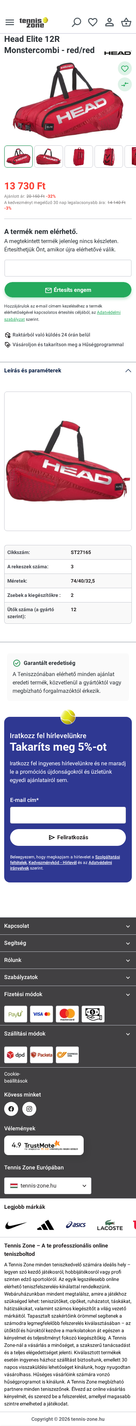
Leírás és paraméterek (32, 370)
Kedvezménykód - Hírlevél (53, 862)
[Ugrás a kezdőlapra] (34, 22)
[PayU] (15, 1014)
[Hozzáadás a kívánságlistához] (125, 68)
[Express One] (67, 1054)
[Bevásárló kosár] (126, 22)
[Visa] (41, 1014)
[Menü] (9, 22)
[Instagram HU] (29, 1109)
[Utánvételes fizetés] (93, 1014)
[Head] (118, 52)
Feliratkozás (72, 837)
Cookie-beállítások (11, 1077)
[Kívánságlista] (92, 22)
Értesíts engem (72, 290)
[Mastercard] (67, 1014)
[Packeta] (41, 1054)
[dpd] (15, 1054)
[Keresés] (76, 22)
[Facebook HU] (11, 1109)
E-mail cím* (24, 800)
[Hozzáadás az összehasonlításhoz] (125, 84)
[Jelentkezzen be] (109, 22)
